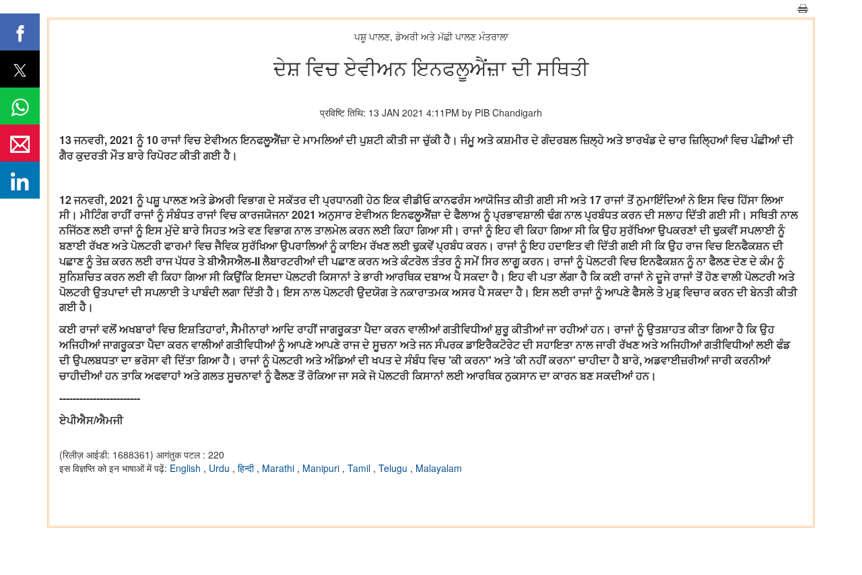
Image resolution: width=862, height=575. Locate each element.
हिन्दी (247, 468)
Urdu (220, 468)
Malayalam (439, 468)
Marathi (279, 468)
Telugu (394, 468)
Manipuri (322, 468)
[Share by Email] (20, 143)
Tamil (360, 468)
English (186, 468)
